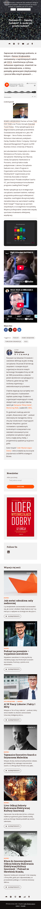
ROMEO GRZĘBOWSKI (12, 121)
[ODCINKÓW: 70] (20, 583)
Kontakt (23, 906)
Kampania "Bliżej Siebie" (23, 405)
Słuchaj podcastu (14, 616)
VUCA (9, 62)
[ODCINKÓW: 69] (20, 634)
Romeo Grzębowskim (21, 56)
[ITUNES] (18, 44)
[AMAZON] (32, 44)
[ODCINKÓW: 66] (20, 788)
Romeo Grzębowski (28, 338)
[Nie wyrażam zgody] (39, 6)
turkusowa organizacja (13, 341)
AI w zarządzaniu (9, 701)
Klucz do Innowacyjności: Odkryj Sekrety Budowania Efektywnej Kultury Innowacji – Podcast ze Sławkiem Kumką (19, 866)
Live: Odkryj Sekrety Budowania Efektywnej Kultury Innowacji (17, 808)
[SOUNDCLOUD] (9, 44)
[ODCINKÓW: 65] (20, 843)
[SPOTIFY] (14, 44)
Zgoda (13, 9)
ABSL (30, 408)
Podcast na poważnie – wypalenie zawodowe (16, 652)
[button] (16, 238)
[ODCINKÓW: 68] (20, 687)
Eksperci (20, 17)
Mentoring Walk (12, 408)
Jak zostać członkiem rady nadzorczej (18, 602)
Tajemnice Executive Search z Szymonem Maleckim (20, 756)
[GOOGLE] (23, 44)
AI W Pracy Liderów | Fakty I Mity (19, 705)
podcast (16, 338)
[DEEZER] (27, 44)
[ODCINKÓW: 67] (20, 737)
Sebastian (19, 352)
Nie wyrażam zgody (24, 9)
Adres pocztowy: (12, 477)
